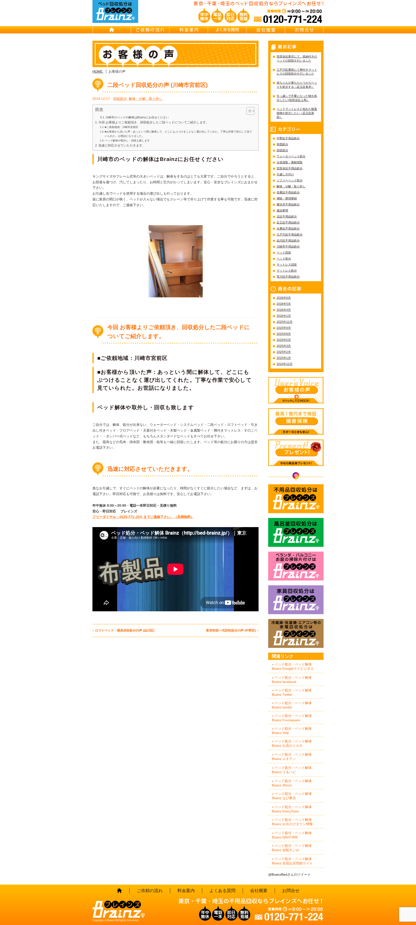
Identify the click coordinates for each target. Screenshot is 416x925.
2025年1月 (284, 358)
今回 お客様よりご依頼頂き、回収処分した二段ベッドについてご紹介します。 (153, 122)
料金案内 (188, 29)
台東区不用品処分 (288, 228)
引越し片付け (285, 174)
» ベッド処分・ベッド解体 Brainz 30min (292, 783)
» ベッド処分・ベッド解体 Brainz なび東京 (292, 796)
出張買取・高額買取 (290, 162)
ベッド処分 (284, 258)
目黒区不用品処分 (288, 192)
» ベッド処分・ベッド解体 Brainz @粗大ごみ (292, 848)
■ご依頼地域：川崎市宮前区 (121, 127)
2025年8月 (284, 334)
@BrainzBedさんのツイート (289, 874)
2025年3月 (284, 346)
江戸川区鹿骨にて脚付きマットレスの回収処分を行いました (297, 72)
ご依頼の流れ (150, 29)
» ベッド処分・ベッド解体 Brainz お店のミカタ (292, 743)
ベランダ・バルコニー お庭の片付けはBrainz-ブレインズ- (296, 566)
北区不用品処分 (287, 216)
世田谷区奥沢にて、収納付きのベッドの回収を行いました (297, 58)
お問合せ (304, 29)
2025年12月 (284, 322)
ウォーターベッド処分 (291, 156)
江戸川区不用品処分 (290, 234)
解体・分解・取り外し (145, 99)
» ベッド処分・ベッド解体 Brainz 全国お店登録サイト (292, 861)
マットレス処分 (287, 270)
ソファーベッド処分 (290, 180)
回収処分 (120, 99)
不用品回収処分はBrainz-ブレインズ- (296, 498)
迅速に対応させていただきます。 (121, 145)
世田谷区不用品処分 (290, 168)
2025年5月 (284, 340)
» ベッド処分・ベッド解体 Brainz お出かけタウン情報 (292, 822)
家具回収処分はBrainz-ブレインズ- (296, 599)
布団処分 (282, 144)
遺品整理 (282, 210)
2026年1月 (284, 316)
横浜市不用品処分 (288, 204)
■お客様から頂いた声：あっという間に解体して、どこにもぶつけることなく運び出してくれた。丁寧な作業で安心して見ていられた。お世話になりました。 (178, 133)
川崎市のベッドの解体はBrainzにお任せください (137, 117)
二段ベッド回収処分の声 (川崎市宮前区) (157, 85)
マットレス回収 (287, 264)
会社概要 (266, 29)
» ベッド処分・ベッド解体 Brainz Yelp (292, 731)
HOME (111, 29)
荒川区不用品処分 (288, 276)
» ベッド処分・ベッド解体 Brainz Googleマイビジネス (293, 666)
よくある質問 (227, 29)
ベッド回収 (284, 252)
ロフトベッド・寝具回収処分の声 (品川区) (124, 630)
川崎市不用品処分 (288, 246)
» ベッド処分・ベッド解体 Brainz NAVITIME (292, 835)
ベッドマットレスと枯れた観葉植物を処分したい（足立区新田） (297, 113)
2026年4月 (284, 310)
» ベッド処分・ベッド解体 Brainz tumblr (292, 705)
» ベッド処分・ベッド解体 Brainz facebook (292, 680)
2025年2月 (284, 352)
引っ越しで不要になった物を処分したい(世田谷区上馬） (297, 98)
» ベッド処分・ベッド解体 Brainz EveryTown (292, 809)
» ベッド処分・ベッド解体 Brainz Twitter (292, 692)
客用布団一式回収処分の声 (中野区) (231, 630)
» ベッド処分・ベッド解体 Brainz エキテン (292, 757)
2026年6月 (284, 298)
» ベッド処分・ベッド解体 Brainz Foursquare (292, 718)
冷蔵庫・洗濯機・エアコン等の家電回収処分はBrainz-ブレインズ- (296, 633)
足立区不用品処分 (288, 222)
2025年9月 (284, 328)
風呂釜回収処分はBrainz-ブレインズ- (296, 532)
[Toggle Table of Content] (248, 111)
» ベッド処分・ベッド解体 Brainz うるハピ (292, 770)
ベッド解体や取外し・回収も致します (127, 140)
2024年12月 (284, 364)
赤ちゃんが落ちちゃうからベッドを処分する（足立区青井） (297, 85)
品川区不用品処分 (288, 240)
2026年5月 (284, 304)
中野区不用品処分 (288, 138)
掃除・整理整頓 (287, 198)
